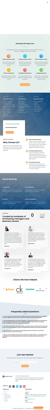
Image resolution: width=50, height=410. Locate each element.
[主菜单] (47, 2)
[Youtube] (24, 386)
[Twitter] (17, 386)
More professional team (35, 139)
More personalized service (35, 151)
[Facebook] (10, 386)
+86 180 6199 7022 (29, 402)
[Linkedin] (21, 386)
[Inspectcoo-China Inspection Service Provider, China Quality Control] (6, 2)
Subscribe (25, 365)
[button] (4, 288)
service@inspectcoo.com (30, 399)
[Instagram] (14, 386)
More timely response (34, 162)
